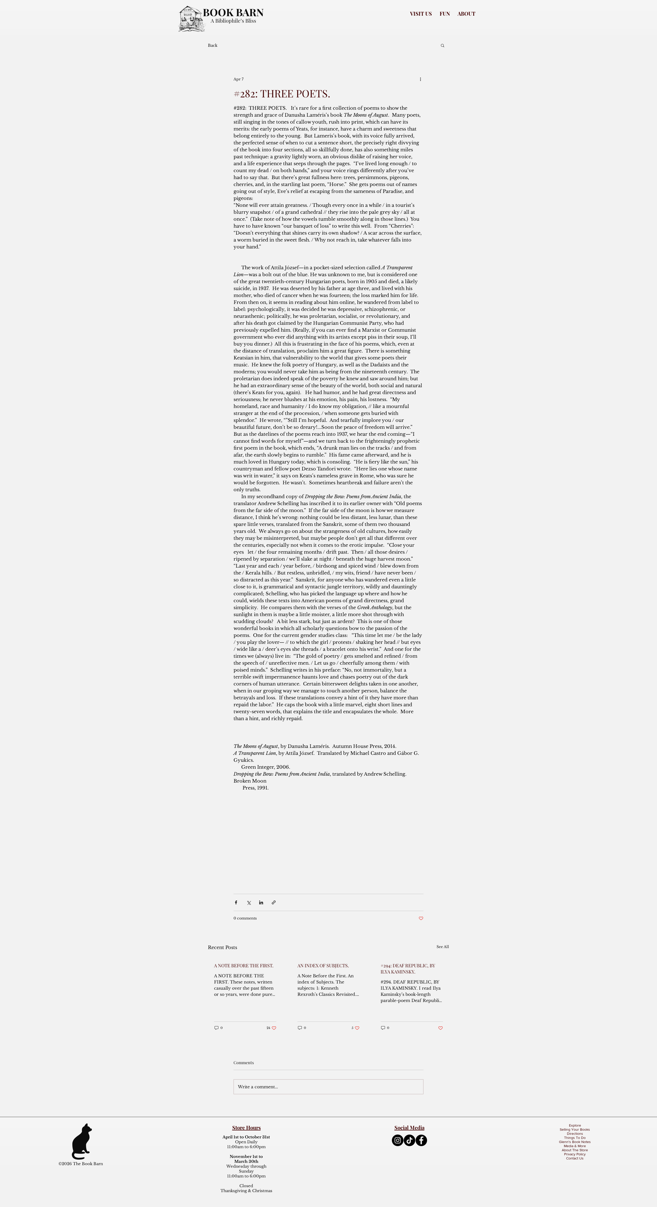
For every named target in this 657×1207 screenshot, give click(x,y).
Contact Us (575, 1158)
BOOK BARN (233, 12)
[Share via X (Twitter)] (248, 902)
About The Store (575, 1150)
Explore (575, 1125)
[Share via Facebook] (236, 902)
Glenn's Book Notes (575, 1142)
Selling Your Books (575, 1129)
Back (212, 45)
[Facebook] (421, 1140)
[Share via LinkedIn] (261, 902)
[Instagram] (397, 1140)
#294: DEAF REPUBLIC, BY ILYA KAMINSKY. (408, 968)
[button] (421, 13)
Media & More (575, 1146)
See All (443, 946)
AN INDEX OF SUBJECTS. (323, 965)
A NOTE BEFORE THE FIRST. (244, 965)
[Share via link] (273, 902)
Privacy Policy (575, 1154)
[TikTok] (409, 1140)
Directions (575, 1133)
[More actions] (420, 79)
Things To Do (575, 1138)
